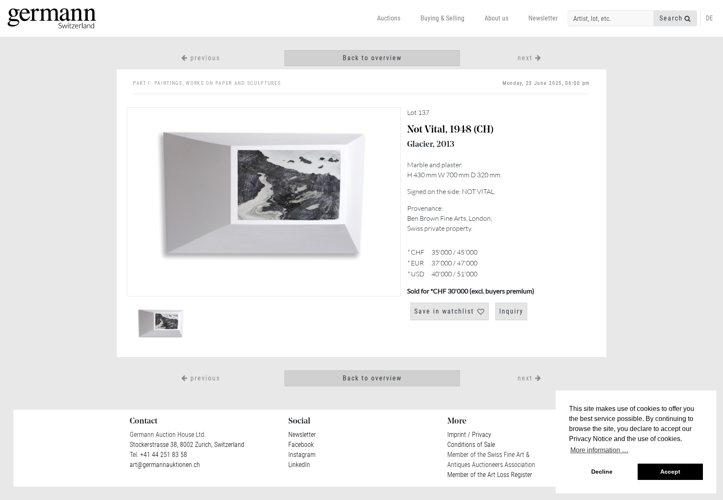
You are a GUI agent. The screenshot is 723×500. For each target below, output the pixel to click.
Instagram (301, 455)
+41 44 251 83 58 (162, 455)
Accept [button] (670, 471)
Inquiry (511, 311)
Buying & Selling (442, 18)
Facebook (301, 445)
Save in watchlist (444, 311)
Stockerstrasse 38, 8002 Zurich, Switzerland (187, 445)
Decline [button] (602, 471)
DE (709, 18)
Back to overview (372, 58)
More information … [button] (599, 450)
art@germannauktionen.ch (165, 465)
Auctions (388, 18)
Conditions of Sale (471, 445)
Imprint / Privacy (469, 435)
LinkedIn (299, 465)
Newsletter (543, 18)
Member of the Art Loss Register (489, 475)
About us (496, 18)
